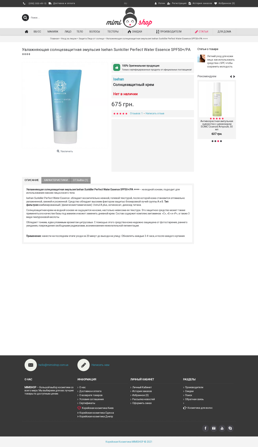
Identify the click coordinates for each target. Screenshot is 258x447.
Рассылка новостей (143, 399)
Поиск (188, 395)
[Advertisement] (216, 200)
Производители (194, 387)
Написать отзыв (155, 113)
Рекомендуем (206, 76)
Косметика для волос (200, 407)
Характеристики (56, 180)
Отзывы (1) (80, 180)
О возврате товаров (90, 395)
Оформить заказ (142, 403)
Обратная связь (194, 399)
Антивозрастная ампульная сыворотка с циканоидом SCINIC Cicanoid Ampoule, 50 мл (216, 125)
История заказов (142, 391)
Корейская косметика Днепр (96, 416)
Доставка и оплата (90, 391)
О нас (82, 387)
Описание (32, 180)
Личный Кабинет (142, 387)
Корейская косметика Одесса (97, 412)
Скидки (189, 391)
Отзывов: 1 (136, 113)
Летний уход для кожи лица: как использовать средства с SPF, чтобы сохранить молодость (221, 61)
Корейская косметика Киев (98, 408)
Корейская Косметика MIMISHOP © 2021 (129, 441)
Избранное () (140, 395)
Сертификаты (87, 403)
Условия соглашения (91, 399)
